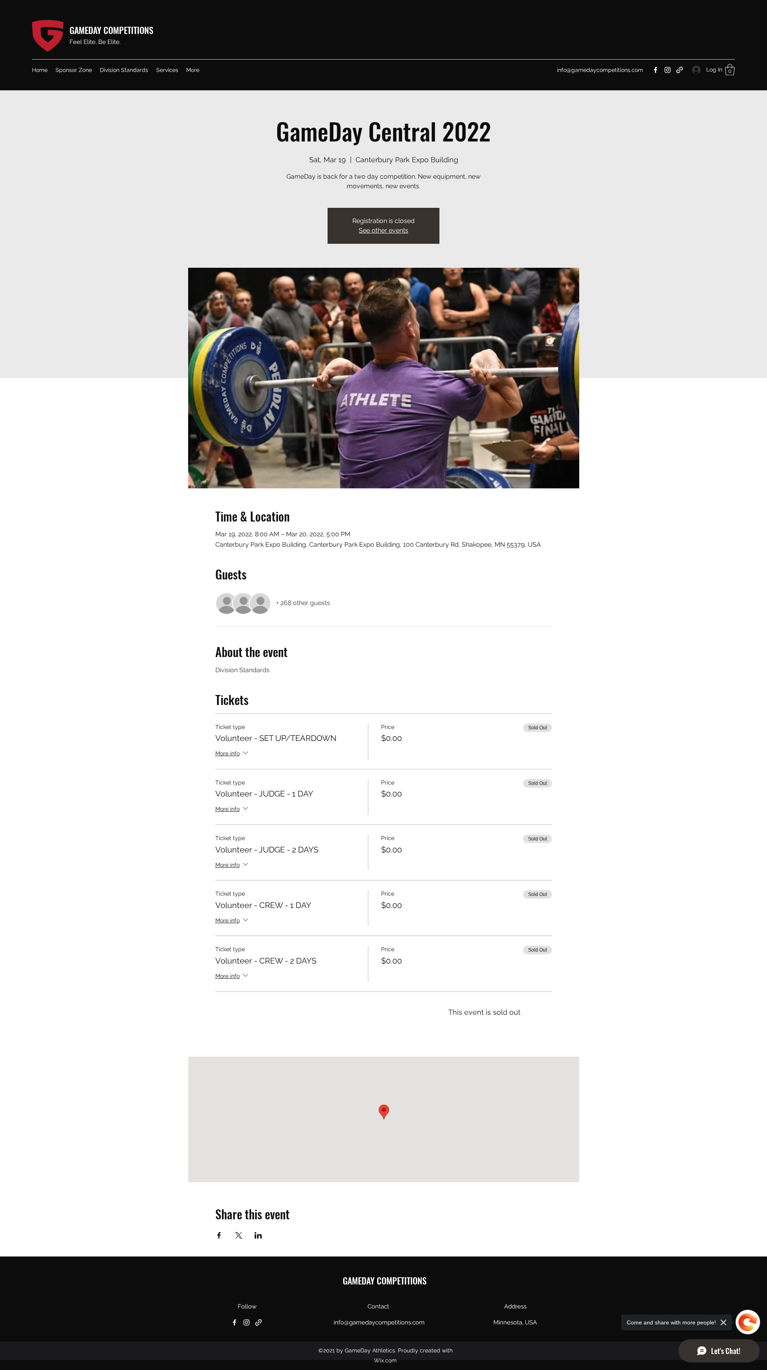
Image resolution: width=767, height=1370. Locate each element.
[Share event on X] (238, 1235)
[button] (167, 70)
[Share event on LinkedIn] (258, 1235)
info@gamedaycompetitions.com (600, 70)
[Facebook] (656, 70)
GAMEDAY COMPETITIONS (111, 30)
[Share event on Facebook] (219, 1235)
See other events (383, 230)
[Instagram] (668, 70)
